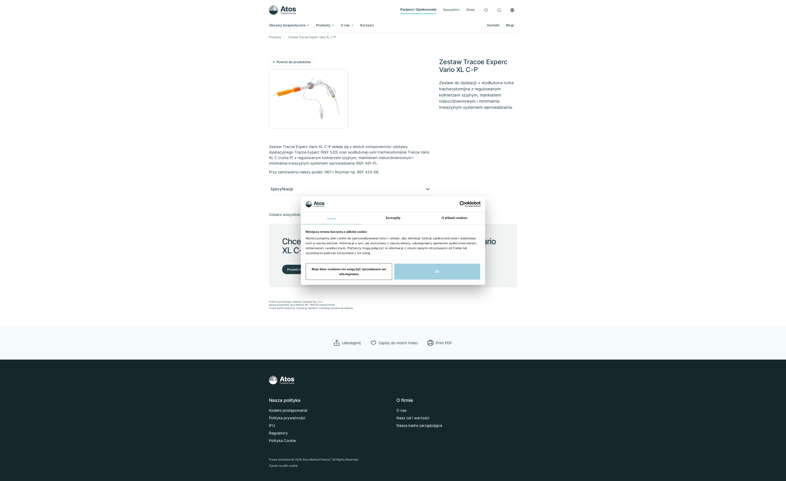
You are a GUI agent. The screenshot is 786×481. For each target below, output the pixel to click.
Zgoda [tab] (331, 218)
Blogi (510, 25)
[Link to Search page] (499, 10)
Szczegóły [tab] (393, 217)
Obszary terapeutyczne (287, 25)
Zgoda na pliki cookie (283, 465)
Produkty (323, 25)
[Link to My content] (486, 10)
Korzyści (367, 25)
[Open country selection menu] (512, 10)
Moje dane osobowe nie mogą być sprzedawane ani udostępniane (349, 271)
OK (437, 271)
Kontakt (493, 25)
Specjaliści (451, 10)
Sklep (470, 10)
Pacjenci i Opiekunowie (418, 9)
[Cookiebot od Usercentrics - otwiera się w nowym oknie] (463, 204)
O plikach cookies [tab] (454, 217)
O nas (345, 25)
